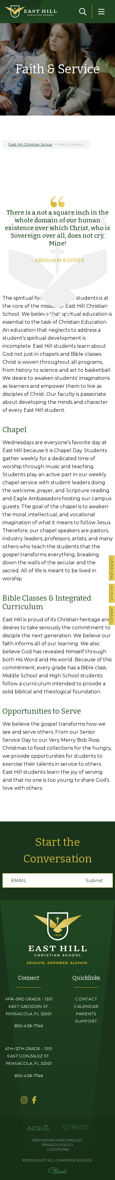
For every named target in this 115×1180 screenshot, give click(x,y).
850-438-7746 (28, 1025)
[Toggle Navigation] (101, 11)
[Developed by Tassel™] (57, 1171)
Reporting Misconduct (57, 1140)
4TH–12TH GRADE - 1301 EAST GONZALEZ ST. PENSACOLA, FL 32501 (28, 1056)
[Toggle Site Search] (83, 11)
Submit (94, 880)
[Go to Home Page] (31, 11)
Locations (57, 1149)
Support (86, 1021)
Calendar (86, 1006)
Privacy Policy (57, 1144)
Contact (86, 998)
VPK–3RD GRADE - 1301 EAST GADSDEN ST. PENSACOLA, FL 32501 (29, 1006)
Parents (86, 1013)
